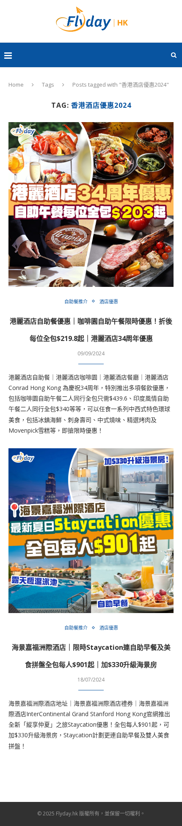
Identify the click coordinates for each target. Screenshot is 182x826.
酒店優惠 (108, 301)
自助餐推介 (76, 301)
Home (16, 84)
